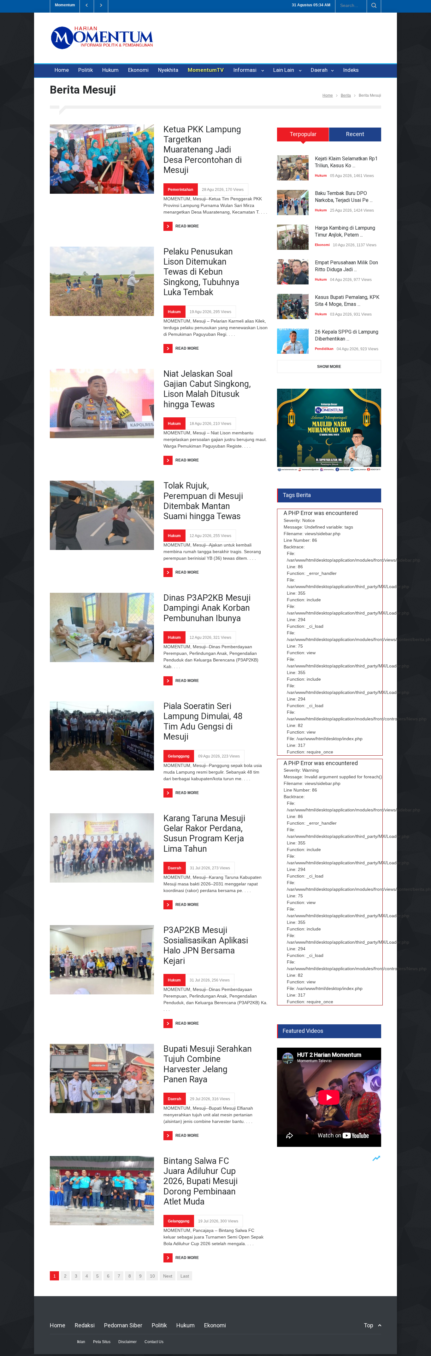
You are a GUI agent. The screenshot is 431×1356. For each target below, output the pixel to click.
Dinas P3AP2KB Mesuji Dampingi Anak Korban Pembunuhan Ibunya (207, 608)
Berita (346, 95)
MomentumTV (206, 70)
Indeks (351, 70)
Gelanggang (178, 756)
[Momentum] (102, 43)
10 (152, 1276)
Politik (85, 70)
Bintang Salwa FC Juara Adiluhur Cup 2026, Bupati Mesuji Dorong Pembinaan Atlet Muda (200, 1181)
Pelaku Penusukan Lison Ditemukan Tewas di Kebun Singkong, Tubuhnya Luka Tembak (201, 272)
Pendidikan (324, 349)
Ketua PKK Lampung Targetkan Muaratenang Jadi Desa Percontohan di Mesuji (202, 149)
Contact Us (154, 1342)
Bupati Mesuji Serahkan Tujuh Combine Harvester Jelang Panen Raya (207, 1064)
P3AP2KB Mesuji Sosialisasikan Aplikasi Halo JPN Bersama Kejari (205, 945)
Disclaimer (127, 1342)
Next (167, 1276)
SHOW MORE (329, 366)
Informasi (246, 70)
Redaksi (85, 1325)
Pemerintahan (180, 189)
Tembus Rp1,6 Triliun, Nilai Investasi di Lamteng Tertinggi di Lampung (182, 5)
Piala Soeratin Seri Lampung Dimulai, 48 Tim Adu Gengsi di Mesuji (203, 721)
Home (62, 70)
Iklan (81, 1342)
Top (368, 1325)
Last (184, 1276)
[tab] (303, 137)
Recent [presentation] (355, 134)
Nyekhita (168, 70)
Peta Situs (101, 1342)
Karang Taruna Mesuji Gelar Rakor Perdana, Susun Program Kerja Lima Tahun (204, 833)
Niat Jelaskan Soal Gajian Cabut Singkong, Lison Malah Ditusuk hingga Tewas (207, 389)
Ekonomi (138, 70)
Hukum (110, 70)
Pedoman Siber (123, 1325)
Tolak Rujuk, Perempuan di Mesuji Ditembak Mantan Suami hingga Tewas (203, 501)
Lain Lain (285, 70)
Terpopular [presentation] (303, 134)
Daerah (320, 70)
